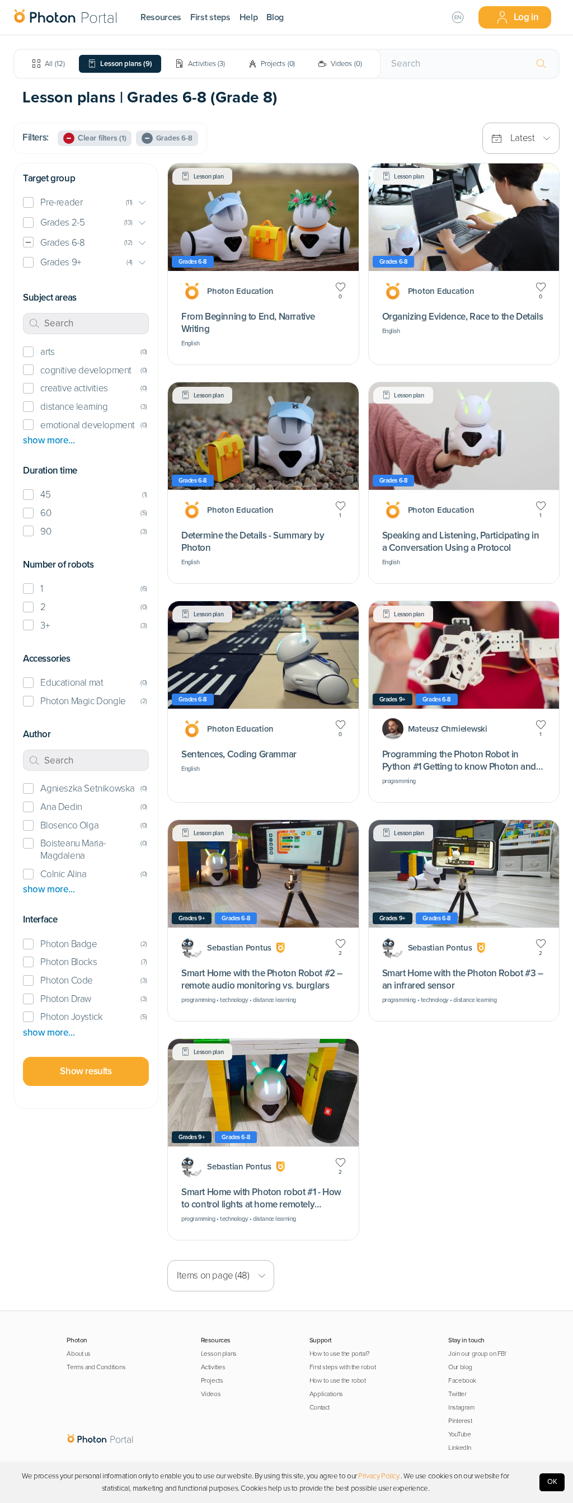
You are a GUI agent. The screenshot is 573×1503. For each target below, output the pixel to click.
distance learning (73, 407)
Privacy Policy (378, 1476)
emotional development (87, 425)
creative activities (73, 388)
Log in (526, 17)
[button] (86, 203)
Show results (85, 1071)
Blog (275, 17)
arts (47, 352)
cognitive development (85, 370)
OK (552, 1481)
